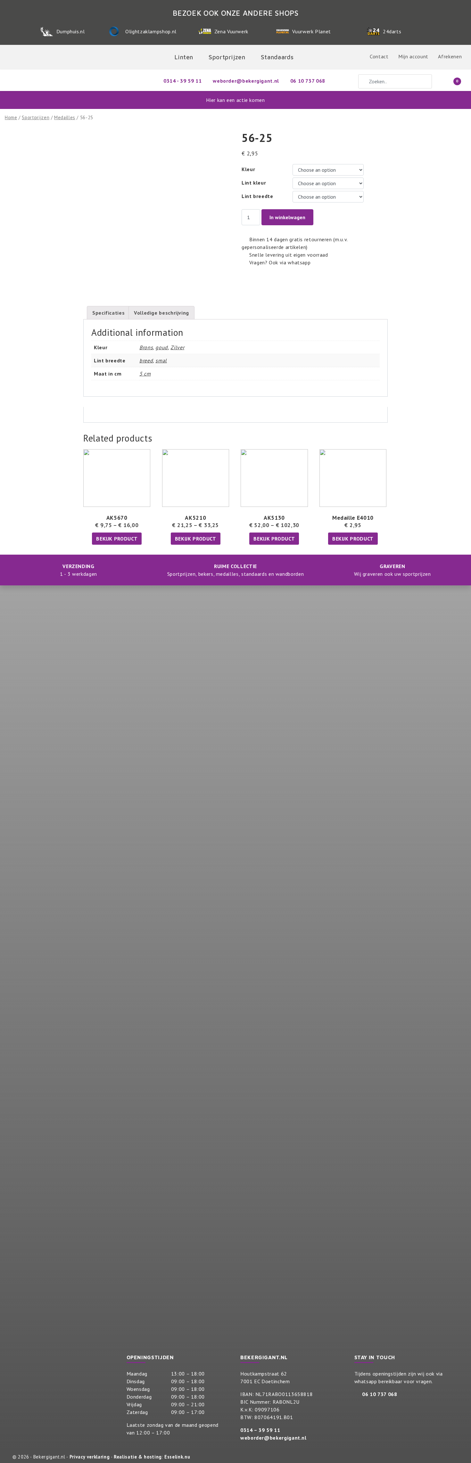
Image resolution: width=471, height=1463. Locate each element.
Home (11, 117)
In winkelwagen (287, 217)
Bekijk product (116, 538)
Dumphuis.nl (70, 31)
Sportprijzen (35, 117)
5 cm (145, 373)
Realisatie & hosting (138, 1457)
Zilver (177, 347)
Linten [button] (183, 57)
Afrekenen (450, 56)
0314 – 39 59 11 (260, 1430)
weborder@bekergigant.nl (273, 1437)
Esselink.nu (177, 1457)
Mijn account (413, 56)
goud (161, 347)
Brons (146, 347)
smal (161, 360)
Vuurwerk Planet (311, 31)
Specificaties (108, 313)
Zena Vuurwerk (231, 31)
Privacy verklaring (90, 1457)
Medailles (64, 117)
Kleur (248, 169)
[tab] (108, 312)
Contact (379, 56)
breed (146, 360)
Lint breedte (257, 196)
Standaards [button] (277, 57)
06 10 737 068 (379, 1394)
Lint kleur (254, 182)
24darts (392, 31)
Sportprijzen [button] (227, 57)
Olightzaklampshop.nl (151, 31)
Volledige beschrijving (161, 313)
